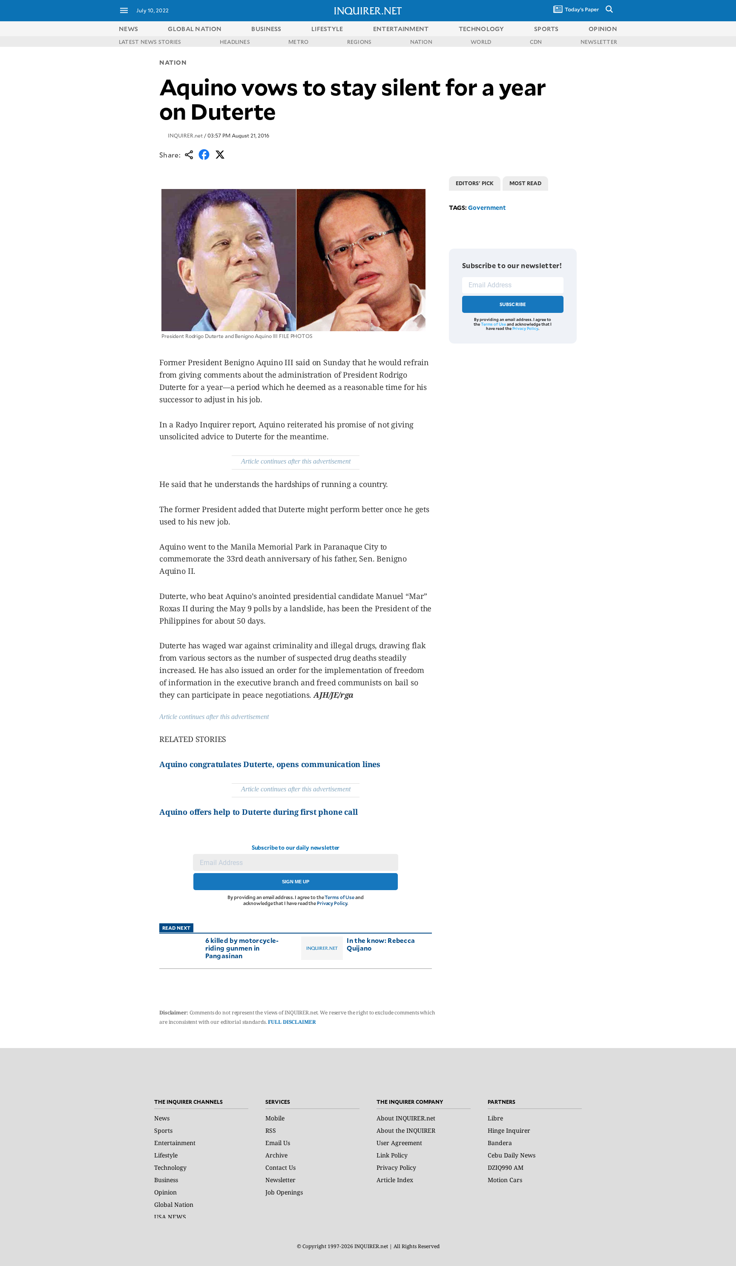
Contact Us (280, 1167)
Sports (163, 1130)
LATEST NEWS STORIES (150, 41)
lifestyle (327, 29)
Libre (495, 1118)
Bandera (500, 1143)
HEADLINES (235, 41)
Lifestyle (166, 1155)
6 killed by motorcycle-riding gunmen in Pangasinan (242, 948)
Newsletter (280, 1180)
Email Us (277, 1143)
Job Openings (284, 1192)
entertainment (401, 29)
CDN (536, 41)
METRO (298, 41)
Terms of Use (339, 897)
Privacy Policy (332, 903)
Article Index (395, 1180)
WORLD (481, 41)
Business (166, 1180)
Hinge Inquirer (509, 1130)
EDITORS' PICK (475, 183)
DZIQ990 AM (505, 1167)
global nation (194, 29)
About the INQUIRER (406, 1130)
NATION (421, 41)
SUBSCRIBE (513, 304)
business (266, 29)
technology (481, 29)
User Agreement (399, 1143)
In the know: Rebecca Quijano (381, 944)
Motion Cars (505, 1180)
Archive (276, 1155)
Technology (170, 1167)
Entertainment (175, 1143)
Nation (173, 62)
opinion (603, 29)
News (128, 29)
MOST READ (525, 183)
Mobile (275, 1118)
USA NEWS (170, 1217)
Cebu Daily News (511, 1155)
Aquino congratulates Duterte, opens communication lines (269, 764)
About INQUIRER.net (406, 1118)
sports (546, 29)
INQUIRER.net (185, 135)
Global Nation (173, 1204)
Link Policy (392, 1155)
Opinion (165, 1192)
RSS (270, 1130)
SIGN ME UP (295, 881)
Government (487, 207)
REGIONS (359, 41)
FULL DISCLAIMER (292, 1021)
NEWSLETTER (599, 41)
